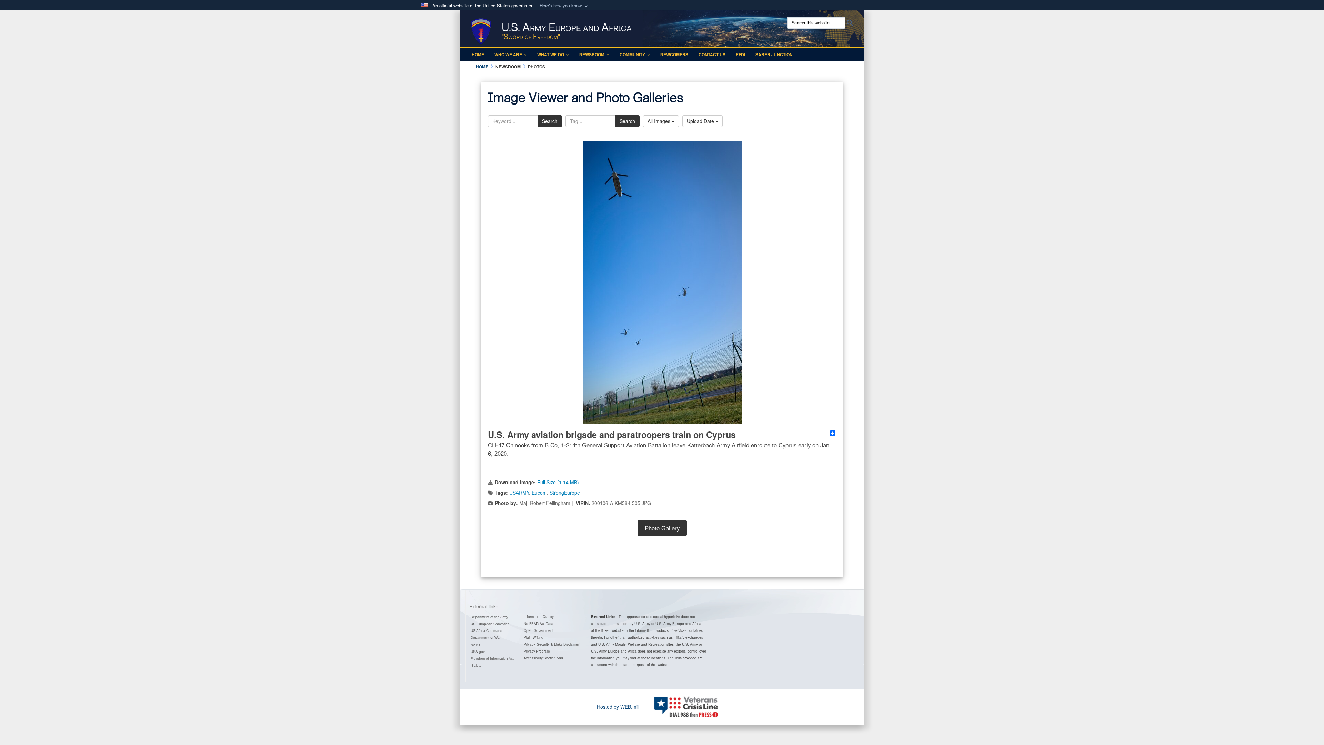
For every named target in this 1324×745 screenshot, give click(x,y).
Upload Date (701, 121)
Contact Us (712, 54)
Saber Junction (774, 54)
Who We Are (508, 54)
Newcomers (674, 54)
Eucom (539, 492)
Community (632, 54)
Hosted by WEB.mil (618, 706)
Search (550, 121)
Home (478, 54)
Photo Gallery (662, 528)
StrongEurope (565, 492)
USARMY (519, 492)
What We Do (550, 54)
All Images (660, 121)
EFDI (740, 54)
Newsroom (591, 54)
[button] (564, 5)
